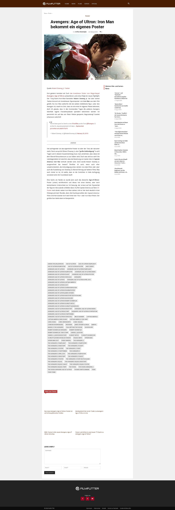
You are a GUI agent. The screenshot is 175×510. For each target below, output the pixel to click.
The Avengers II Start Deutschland (78, 359)
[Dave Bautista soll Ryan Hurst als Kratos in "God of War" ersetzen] (108, 125)
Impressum (89, 508)
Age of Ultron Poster (75, 266)
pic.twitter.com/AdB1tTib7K (59, 128)
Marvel (94, 324)
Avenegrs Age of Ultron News (85, 272)
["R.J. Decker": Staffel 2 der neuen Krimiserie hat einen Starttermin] (108, 115)
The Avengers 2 (79, 340)
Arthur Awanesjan (80, 32)
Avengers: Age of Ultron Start (58, 311)
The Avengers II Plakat (75, 356)
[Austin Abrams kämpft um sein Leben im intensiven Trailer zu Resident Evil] (108, 161)
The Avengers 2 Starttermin (57, 351)
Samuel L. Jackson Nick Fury (57, 335)
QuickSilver (89, 327)
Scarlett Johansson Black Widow (59, 338)
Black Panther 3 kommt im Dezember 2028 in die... (121, 152)
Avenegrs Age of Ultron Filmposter (60, 272)
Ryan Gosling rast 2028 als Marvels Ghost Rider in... (120, 142)
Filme (80, 4)
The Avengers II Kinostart (56, 356)
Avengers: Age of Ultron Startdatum (84, 311)
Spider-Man (88, 338)
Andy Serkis (90, 266)
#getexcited (80, 126)
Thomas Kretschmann (81, 369)
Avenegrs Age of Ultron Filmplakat (79, 269)
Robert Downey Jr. (76, 330)
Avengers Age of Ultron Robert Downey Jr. (62, 301)
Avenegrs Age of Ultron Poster (83, 274)
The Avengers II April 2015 (56, 353)
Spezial (94, 4)
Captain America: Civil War (79, 319)
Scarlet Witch (74, 335)
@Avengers (90, 123)
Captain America (92, 316)
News (73, 4)
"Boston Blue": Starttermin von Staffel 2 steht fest (121, 105)
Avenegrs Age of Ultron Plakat (58, 274)
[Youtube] (92, 499)
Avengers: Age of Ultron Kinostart (60, 309)
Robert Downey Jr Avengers (57, 330)
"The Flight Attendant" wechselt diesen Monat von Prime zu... (121, 133)
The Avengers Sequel (55, 361)
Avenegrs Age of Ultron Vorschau (60, 277)
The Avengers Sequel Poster (79, 364)
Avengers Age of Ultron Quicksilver (60, 298)
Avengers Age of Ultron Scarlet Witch (61, 303)
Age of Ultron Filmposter (56, 266)
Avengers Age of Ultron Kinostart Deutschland (64, 295)
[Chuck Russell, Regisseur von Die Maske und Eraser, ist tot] (108, 171)
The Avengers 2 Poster (55, 348)
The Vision (72, 367)
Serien (86, 4)
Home (67, 4)
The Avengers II (75, 351)
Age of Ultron (71, 264)
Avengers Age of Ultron (56, 279)
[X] (87, 499)
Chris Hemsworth (65, 322)
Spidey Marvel (66, 340)
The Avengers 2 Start (73, 348)
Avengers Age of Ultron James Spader (61, 293)
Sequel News (77, 338)
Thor (93, 369)
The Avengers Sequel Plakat (57, 364)
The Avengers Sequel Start (57, 367)
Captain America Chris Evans (57, 319)
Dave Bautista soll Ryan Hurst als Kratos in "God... (121, 124)
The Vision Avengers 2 (86, 367)
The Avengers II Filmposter (77, 353)
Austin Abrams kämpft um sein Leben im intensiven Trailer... (120, 161)
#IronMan (75, 123)
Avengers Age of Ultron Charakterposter (62, 287)
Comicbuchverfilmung (55, 324)
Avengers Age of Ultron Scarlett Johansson (63, 306)
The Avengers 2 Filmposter (77, 343)
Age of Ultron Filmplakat (87, 264)
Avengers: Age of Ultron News (85, 309)
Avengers (77, 277)
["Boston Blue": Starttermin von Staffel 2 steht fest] (108, 106)
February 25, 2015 (82, 133)
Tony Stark (52, 372)
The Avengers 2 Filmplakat (57, 343)
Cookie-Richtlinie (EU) (125, 508)
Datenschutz (97, 508)
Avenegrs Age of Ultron (56, 269)
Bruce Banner (79, 316)
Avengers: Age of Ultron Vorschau (60, 316)
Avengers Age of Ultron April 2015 (79, 279)
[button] (128, 4)
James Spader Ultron (82, 324)
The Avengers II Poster (55, 359)
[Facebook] (82, 499)
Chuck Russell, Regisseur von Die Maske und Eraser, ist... (121, 170)
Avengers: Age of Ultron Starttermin (61, 314)
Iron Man (69, 324)
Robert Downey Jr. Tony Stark (58, 332)
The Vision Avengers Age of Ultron (60, 369)
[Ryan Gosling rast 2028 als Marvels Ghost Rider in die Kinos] (108, 143)
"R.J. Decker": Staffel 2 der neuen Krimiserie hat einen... (120, 115)
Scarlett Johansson (88, 335)
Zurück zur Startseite (113, 508)
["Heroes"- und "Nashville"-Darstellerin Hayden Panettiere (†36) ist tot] (108, 95)
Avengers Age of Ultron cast (58, 285)
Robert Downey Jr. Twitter (61, 88)
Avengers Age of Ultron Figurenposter (61, 290)
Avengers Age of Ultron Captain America (62, 282)
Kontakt (104, 508)
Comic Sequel (78, 322)
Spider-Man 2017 (53, 340)
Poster (49, 13)
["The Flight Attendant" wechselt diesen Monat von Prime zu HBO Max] (108, 134)
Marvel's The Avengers (55, 327)
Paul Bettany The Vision (74, 327)
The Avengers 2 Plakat (75, 346)
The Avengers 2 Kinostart (56, 346)
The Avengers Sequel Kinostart (75, 361)
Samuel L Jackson (77, 332)
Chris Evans (52, 322)
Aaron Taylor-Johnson (55, 264)
